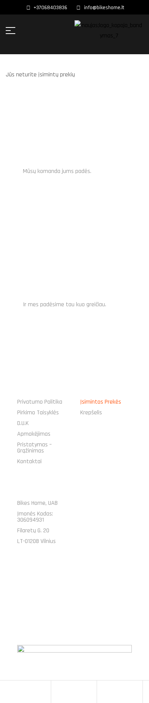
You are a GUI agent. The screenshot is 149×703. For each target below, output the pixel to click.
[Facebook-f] (63, 587)
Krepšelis (91, 413)
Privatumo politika (39, 402)
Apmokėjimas (33, 434)
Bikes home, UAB (37, 503)
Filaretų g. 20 (33, 531)
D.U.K (23, 423)
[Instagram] (85, 587)
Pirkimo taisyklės (38, 413)
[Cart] (103, 692)
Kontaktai (29, 461)
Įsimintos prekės (100, 402)
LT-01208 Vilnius (36, 541)
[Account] (57, 692)
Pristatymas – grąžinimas (34, 448)
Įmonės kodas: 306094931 (35, 517)
